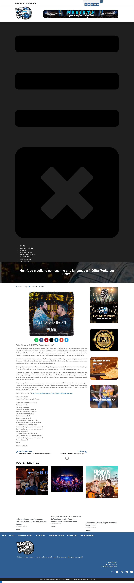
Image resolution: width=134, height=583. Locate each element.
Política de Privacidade (56, 535)
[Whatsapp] (92, 4)
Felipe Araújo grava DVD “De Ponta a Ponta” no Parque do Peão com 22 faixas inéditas (31, 521)
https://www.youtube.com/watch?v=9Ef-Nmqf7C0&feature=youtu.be (51, 393)
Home (4, 535)
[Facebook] (89, 4)
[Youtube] (97, 4)
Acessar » (18, 529)
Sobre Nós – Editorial (25, 535)
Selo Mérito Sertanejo (87, 535)
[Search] (101, 1)
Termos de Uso (40, 535)
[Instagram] (86, 4)
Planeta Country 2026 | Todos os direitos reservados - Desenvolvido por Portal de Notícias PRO (67, 579)
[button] (36, 340)
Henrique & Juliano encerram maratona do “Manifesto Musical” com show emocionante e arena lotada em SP (66, 519)
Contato (11, 535)
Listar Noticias (72, 535)
